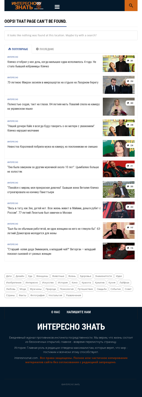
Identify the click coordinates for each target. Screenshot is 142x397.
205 (131, 186)
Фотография (37, 295)
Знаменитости (103, 276)
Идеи (119, 276)
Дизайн (20, 276)
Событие (116, 289)
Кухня (112, 282)
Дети (9, 276)
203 (131, 207)
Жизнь (72, 276)
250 (131, 81)
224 (131, 145)
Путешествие (85, 289)
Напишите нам (79, 312)
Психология (67, 289)
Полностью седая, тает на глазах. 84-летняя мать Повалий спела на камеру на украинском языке (53, 106)
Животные (58, 276)
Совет (128, 289)
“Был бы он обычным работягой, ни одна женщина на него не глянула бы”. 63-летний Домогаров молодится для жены (54, 231)
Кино (75, 282)
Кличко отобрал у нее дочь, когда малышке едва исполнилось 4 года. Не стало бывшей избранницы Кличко (51, 64)
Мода (23, 289)
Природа (51, 289)
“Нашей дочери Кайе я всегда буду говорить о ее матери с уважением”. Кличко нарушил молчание (51, 128)
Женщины (42, 276)
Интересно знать (71, 327)
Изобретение (13, 282)
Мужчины (36, 289)
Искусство (48, 282)
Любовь (11, 289)
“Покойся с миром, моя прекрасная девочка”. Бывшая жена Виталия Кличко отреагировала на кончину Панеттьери (53, 190)
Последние (47, 49)
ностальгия (55, 295)
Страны (10, 295)
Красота (86, 282)
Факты (22, 295)
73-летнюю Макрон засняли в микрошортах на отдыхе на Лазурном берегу (52, 82)
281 (131, 61)
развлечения (73, 295)
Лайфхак (124, 282)
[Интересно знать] (27, 5)
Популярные (20, 49)
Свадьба (101, 289)
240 (131, 103)
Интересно (12, 57)
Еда (30, 276)
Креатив (99, 282)
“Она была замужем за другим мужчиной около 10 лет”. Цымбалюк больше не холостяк (53, 169)
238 (131, 125)
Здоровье (85, 276)
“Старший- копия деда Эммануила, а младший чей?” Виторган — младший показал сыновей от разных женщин (51, 251)
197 (131, 227)
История (63, 282)
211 (131, 166)
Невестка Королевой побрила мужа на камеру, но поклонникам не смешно (52, 146)
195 (131, 248)
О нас (55, 312)
